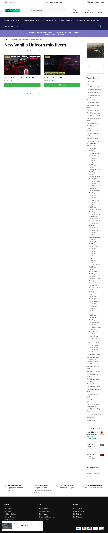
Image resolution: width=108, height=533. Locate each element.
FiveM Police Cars (95, 414)
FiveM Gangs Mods (93, 113)
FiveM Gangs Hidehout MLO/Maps (93, 225)
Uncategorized (91, 420)
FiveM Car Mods (92, 92)
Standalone (90, 417)
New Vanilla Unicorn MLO (53, 78)
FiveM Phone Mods (93, 355)
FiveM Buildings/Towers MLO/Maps (94, 170)
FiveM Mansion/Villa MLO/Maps (93, 272)
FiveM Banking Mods (94, 89)
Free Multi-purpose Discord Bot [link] (54, 35)
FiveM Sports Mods (93, 386)
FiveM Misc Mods (92, 138)
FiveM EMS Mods (93, 110)
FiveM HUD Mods (93, 123)
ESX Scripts (90, 81)
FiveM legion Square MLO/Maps (93, 258)
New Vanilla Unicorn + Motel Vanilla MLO (19, 78)
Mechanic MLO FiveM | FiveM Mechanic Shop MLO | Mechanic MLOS (94, 347)
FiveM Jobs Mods (93, 131)
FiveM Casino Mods (93, 95)
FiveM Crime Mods (93, 103)
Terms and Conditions (47, 517)
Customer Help (88, 12)
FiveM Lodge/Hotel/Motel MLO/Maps (95, 265)
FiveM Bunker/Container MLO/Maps (94, 177)
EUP (88, 84)
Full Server (90, 399)
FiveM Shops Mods (93, 379)
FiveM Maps (8, 508)
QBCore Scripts (92, 402)
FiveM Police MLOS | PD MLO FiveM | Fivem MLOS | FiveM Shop (94, 290)
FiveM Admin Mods (93, 87)
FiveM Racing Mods (93, 371)
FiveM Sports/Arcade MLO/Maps (93, 313)
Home (6, 39)
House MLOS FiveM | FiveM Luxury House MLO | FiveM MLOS (93, 336)
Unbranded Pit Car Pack (22, 526)
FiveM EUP (8, 511)
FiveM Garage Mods (93, 116)
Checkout (100, 12)
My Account (74, 12)
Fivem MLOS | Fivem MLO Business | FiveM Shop (94, 143)
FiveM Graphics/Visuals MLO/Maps (94, 237)
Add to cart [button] (22, 85)
